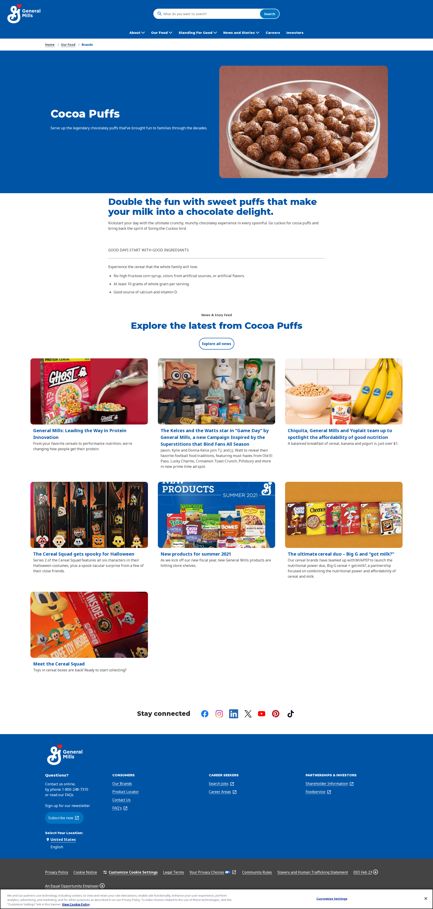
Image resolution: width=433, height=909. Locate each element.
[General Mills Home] (24, 14)
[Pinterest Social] (276, 714)
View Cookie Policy (76, 904)
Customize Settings (331, 898)
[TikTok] (290, 713)
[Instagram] (219, 713)
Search (269, 14)
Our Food (68, 44)
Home (50, 44)
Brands (87, 44)
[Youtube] (261, 713)
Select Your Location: (64, 833)
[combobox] (210, 13)
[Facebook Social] (204, 713)
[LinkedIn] (233, 713)
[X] (248, 713)
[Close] (426, 898)
